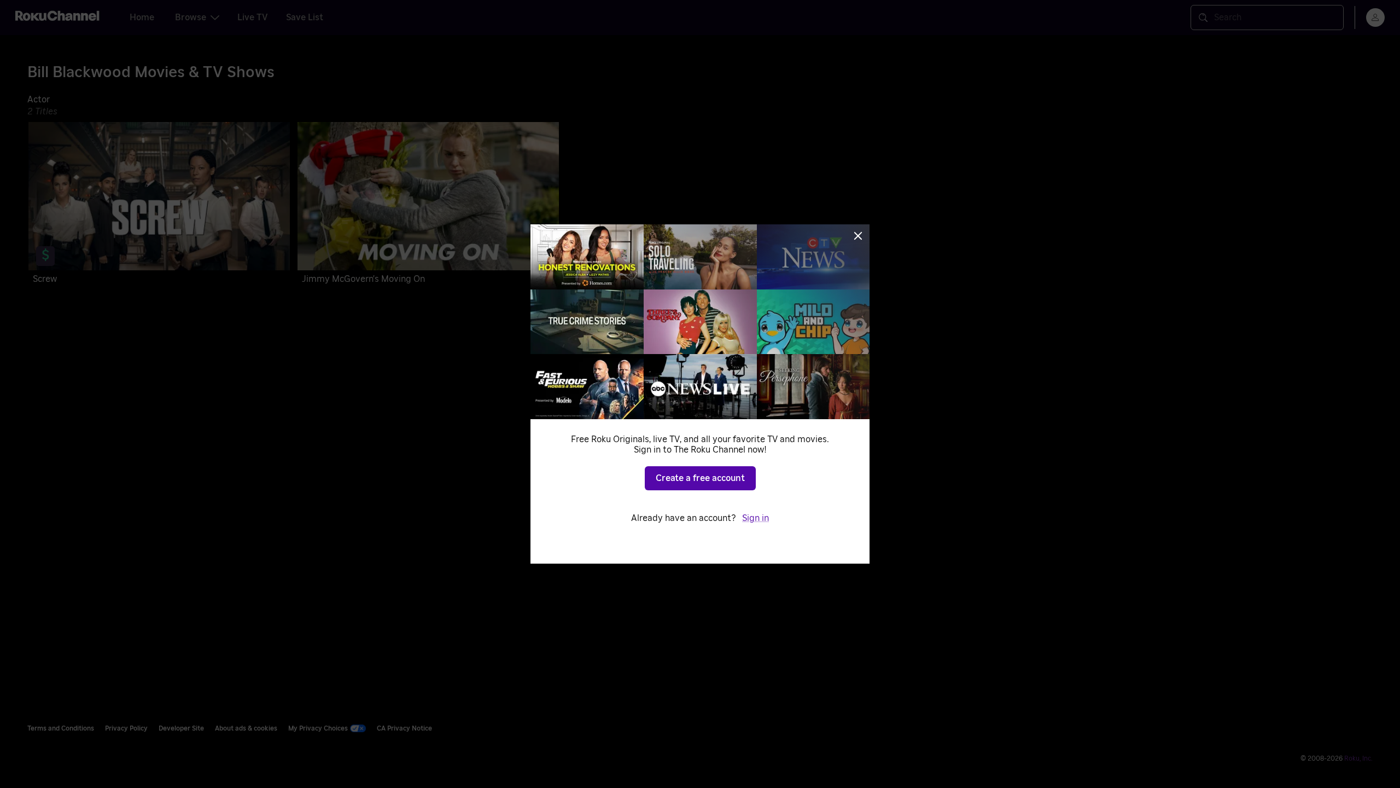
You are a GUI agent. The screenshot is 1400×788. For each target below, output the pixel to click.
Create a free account (700, 478)
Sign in (755, 518)
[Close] (858, 236)
